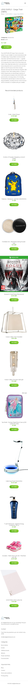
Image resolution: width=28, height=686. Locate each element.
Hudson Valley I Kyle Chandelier (14, 337)
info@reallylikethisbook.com (8, 637)
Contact (3, 670)
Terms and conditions (6, 673)
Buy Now (6, 47)
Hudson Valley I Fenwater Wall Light (14, 379)
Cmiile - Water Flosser (14, 114)
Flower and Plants (5, 655)
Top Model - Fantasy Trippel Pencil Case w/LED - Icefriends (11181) (14, 423)
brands (3, 647)
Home (2, 14)
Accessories (11, 37)
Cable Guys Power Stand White (14, 481)
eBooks (3, 653)
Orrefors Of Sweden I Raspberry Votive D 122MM (14, 157)
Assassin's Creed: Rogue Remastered (14, 294)
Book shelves (4, 645)
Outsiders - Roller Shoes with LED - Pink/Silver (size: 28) (14, 556)
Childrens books (5, 650)
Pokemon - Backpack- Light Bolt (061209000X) (14, 199)
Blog (2, 667)
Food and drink (5, 658)
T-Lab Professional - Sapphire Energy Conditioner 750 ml (14, 524)
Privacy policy (4, 675)
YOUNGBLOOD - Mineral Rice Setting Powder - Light (14, 242)
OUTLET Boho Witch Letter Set (14, 600)
